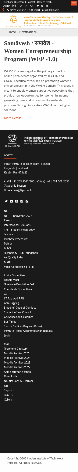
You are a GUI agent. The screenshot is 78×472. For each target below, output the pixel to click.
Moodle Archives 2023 (17, 362)
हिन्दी (14, 6)
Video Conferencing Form (19, 266)
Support (8, 390)
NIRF (7, 211)
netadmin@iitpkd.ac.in (19, 190)
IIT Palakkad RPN (14, 298)
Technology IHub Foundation (21, 253)
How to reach (44, 2)
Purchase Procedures (16, 239)
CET (6, 293)
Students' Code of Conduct (20, 307)
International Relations (17, 225)
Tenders (8, 234)
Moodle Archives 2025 (17, 353)
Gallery (8, 399)
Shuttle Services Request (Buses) (23, 326)
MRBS (7, 262)
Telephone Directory (13, 2)
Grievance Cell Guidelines (18, 317)
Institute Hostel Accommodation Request (28, 330)
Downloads (10, 376)
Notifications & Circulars (18, 381)
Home (12, 31)
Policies (8, 243)
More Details (12, 118)
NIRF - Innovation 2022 (18, 216)
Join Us (8, 395)
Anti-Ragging (11, 303)
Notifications (28, 31)
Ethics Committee (14, 275)
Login (7, 335)
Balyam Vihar (11, 280)
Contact (31, 2)
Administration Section (17, 372)
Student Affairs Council (17, 312)
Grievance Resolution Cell (19, 284)
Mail (6, 344)
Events (8, 220)
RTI (6, 385)
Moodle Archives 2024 (17, 357)
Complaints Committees (18, 289)
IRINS (7, 248)
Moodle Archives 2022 (17, 367)
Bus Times (10, 321)
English (6, 6)
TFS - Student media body (19, 229)
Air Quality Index (13, 257)
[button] (74, 3)
